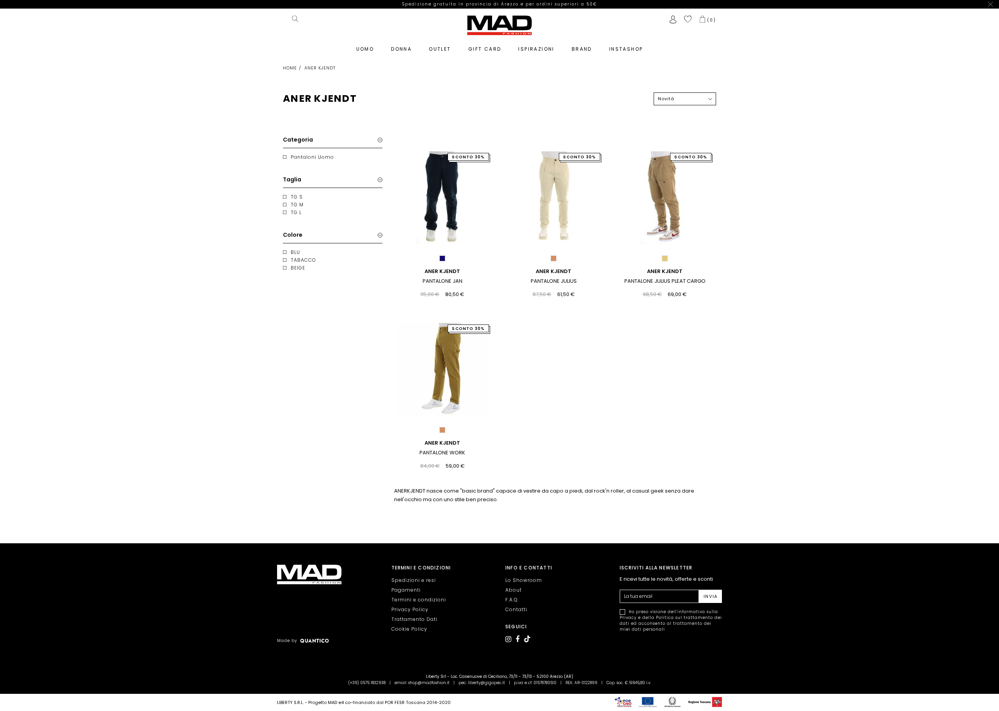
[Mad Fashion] (499, 24)
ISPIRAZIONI (536, 49)
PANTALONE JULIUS (554, 281)
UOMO (365, 49)
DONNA (401, 49)
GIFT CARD (484, 49)
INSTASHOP (626, 49)
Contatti (516, 609)
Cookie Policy (409, 629)
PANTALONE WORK (442, 452)
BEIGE (298, 267)
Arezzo (511, 4)
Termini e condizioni (418, 599)
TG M (297, 204)
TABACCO (303, 260)
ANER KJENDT (442, 271)
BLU (295, 252)
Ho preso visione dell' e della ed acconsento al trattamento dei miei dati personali (671, 620)
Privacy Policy (409, 609)
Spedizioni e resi (413, 580)
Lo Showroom (523, 580)
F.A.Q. (512, 599)
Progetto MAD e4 (326, 702)
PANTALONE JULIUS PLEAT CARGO (665, 281)
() (711, 20)
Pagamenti (406, 590)
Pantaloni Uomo (312, 157)
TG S (297, 196)
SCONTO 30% (468, 157)
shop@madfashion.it (429, 683)
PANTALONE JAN (442, 281)
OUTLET (440, 49)
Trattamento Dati (414, 619)
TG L (296, 212)
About (513, 590)
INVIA (711, 596)
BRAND (582, 49)
